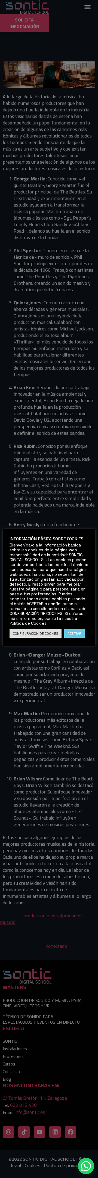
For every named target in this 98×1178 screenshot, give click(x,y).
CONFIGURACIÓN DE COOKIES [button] (35, 633)
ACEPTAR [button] (74, 633)
